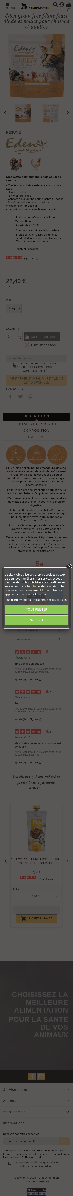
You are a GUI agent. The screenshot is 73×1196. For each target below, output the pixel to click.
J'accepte (36, 620)
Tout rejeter (36, 609)
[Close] (69, 566)
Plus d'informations (18, 600)
